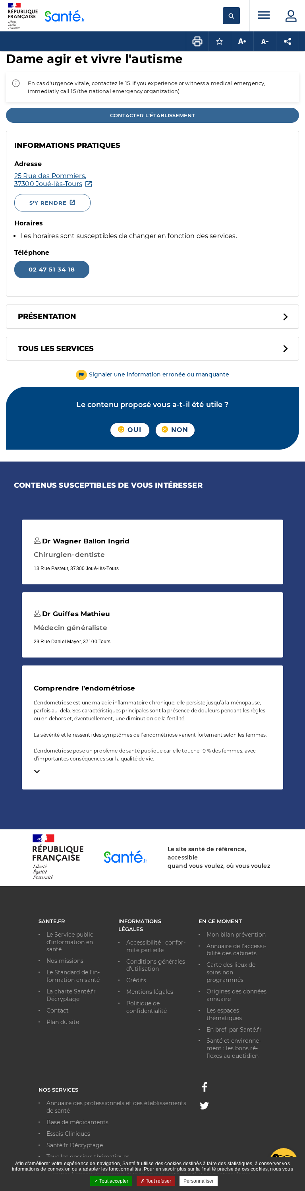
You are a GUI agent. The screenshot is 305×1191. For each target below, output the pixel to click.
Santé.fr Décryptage (74, 1145)
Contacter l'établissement (152, 115)
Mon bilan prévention (236, 934)
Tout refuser (158, 1181)
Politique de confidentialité (146, 1007)
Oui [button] (133, 430)
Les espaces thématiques (224, 1014)
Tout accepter (113, 1181)
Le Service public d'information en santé (69, 942)
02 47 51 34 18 (52, 269)
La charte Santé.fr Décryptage (71, 995)
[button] (153, 374)
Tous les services (56, 348)
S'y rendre (48, 203)
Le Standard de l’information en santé (73, 976)
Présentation (47, 316)
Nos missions (64, 960)
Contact (57, 1010)
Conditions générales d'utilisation (155, 965)
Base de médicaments (77, 1122)
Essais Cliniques (68, 1133)
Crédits (136, 980)
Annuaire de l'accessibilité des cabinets (236, 950)
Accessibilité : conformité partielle (155, 946)
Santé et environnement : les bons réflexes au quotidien (234, 1048)
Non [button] (179, 430)
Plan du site (62, 1022)
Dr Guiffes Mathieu (75, 614)
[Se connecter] (291, 16)
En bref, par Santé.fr (234, 1029)
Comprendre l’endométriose (84, 688)
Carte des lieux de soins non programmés (231, 972)
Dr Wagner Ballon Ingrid (84, 541)
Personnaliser (198, 1181)
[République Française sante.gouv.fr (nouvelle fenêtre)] (58, 877)
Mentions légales (149, 991)
